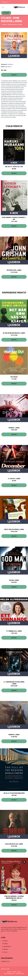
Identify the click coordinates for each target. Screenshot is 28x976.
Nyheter (6, 949)
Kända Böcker (7, 946)
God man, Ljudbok (14, 580)
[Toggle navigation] (3, 7)
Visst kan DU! (14, 377)
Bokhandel (6, 13)
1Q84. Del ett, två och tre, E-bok (14, 166)
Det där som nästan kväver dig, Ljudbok (14, 333)
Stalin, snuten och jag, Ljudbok (14, 844)
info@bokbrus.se (5, 2)
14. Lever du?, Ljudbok (14, 478)
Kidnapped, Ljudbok (14, 734)
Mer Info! (14, 74)
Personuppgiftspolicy (9, 973)
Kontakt (14, 971)
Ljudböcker (10, 64)
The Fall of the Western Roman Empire (14, 793)
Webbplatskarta (20, 973)
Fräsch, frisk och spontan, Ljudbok (14, 529)
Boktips (6, 941)
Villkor (19, 971)
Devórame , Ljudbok (14, 428)
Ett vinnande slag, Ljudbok (14, 631)
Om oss (5, 952)
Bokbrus (6, 943)
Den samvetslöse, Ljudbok (14, 270)
